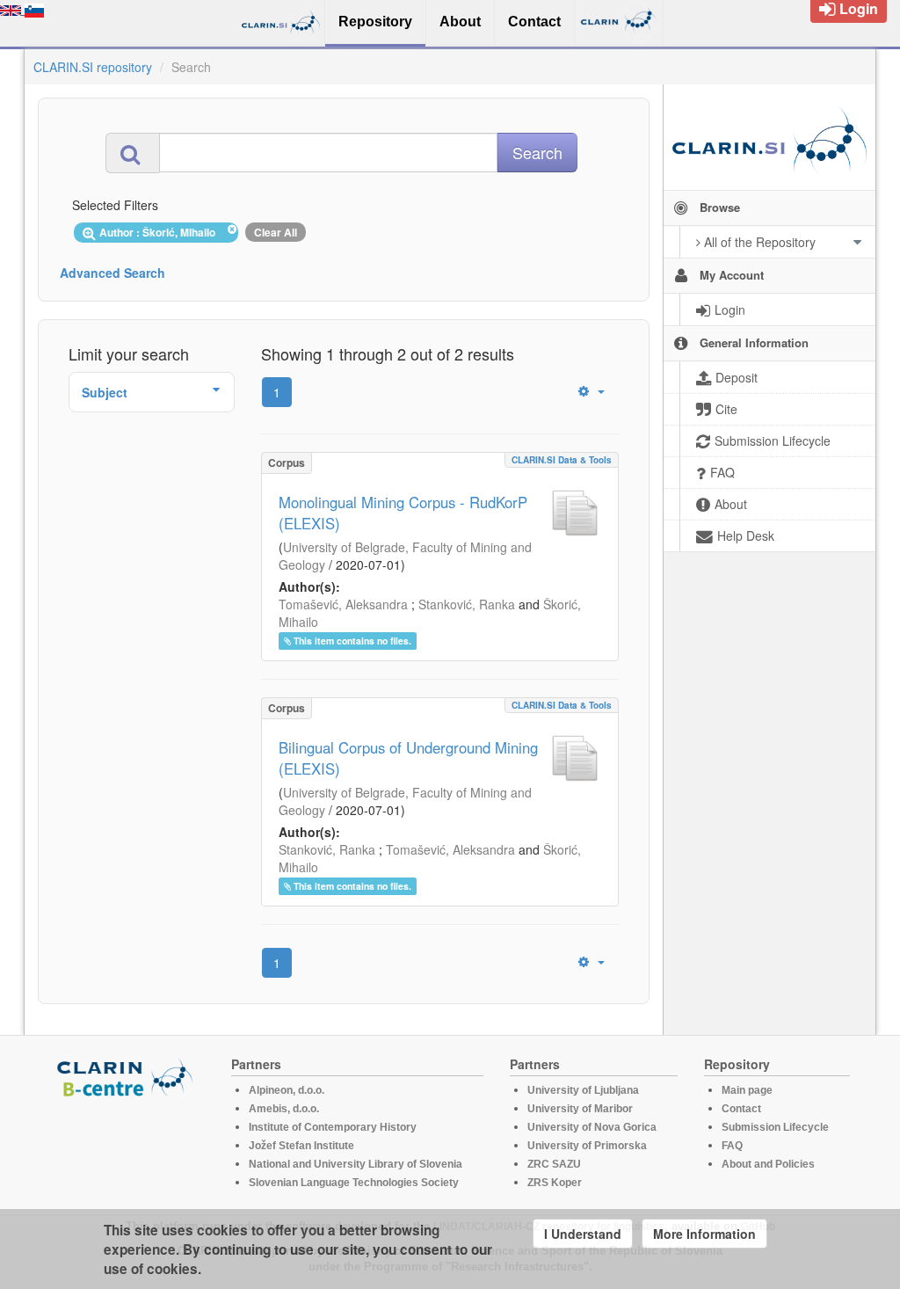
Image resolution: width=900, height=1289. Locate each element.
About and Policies (768, 1164)
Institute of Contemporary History (333, 1127)
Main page (747, 1090)
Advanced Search (112, 272)
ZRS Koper (554, 1182)
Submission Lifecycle (775, 1127)
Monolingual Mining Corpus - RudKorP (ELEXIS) (403, 513)
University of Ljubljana (583, 1090)
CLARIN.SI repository (92, 67)
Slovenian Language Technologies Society (354, 1182)
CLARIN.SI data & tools (562, 460)
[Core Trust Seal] (127, 1148)
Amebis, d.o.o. (284, 1109)
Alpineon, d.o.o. (286, 1090)
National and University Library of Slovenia (355, 1164)
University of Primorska (587, 1146)
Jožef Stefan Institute (301, 1146)
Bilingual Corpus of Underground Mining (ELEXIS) (408, 758)
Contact (741, 1109)
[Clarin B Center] (127, 1076)
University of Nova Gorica (592, 1127)
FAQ (732, 1146)
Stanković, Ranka (466, 604)
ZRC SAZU (554, 1164)
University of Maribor (580, 1109)
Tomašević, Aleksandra (343, 604)
